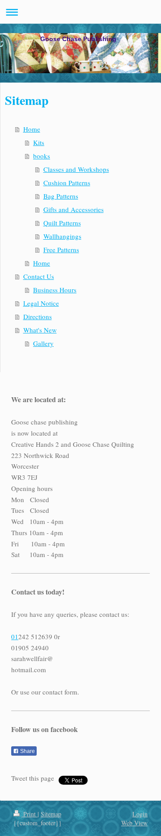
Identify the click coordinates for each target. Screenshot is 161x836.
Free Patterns (61, 249)
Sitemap (51, 814)
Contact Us (38, 276)
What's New (40, 329)
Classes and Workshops (76, 169)
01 (14, 636)
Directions (37, 316)
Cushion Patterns (66, 182)
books (41, 155)
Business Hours (54, 289)
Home (31, 129)
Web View (134, 823)
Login (140, 814)
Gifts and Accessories (73, 209)
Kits (38, 142)
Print (29, 814)
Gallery (43, 343)
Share (27, 751)
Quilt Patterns (62, 222)
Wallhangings (62, 236)
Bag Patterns (60, 195)
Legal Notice (41, 303)
